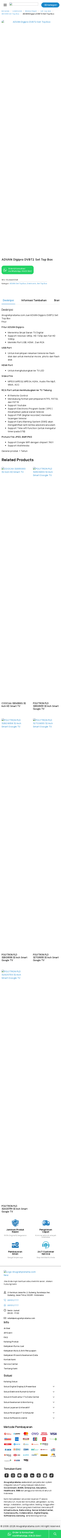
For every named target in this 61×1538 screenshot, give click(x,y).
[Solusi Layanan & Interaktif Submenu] (54, 1406)
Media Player (31, 11)
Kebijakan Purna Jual (14, 1346)
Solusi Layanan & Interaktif (17, 1407)
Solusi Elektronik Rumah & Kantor (19, 1391)
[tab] (8, 300)
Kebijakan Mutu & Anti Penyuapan (20, 1350)
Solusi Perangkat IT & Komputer (19, 1412)
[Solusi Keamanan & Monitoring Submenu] (54, 1400)
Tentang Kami (11, 1368)
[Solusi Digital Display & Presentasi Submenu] (54, 1385)
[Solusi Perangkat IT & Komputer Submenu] (54, 1411)
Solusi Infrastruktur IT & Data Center (21, 1396)
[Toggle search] (55, 1534)
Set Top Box (46, 11)
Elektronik (17, 11)
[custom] (6, 1475)
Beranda (5, 11)
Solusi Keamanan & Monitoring (18, 1402)
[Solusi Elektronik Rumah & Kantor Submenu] (54, 1390)
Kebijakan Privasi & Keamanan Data (21, 1355)
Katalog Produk (11, 1341)
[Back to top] (55, 1524)
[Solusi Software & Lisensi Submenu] (54, 1416)
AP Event (8, 1332)
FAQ (6, 1337)
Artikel (7, 1328)
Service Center (11, 1364)
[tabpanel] (30, 380)
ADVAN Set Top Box (10, 14)
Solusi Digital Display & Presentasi (20, 1386)
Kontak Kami (10, 1359)
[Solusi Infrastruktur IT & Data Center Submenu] (54, 1395)
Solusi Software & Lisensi (15, 1417)
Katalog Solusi (10, 1381)
